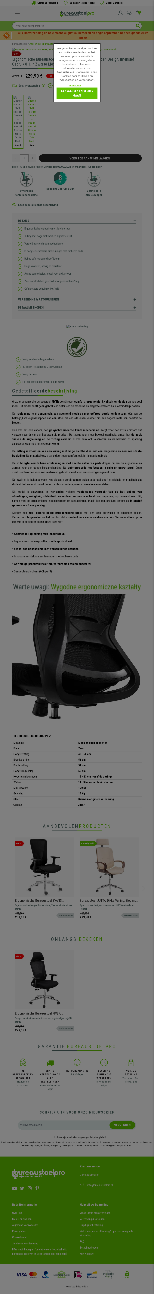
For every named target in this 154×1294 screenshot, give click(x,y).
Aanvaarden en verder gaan (77, 93)
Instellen (75, 85)
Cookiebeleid (65, 71)
